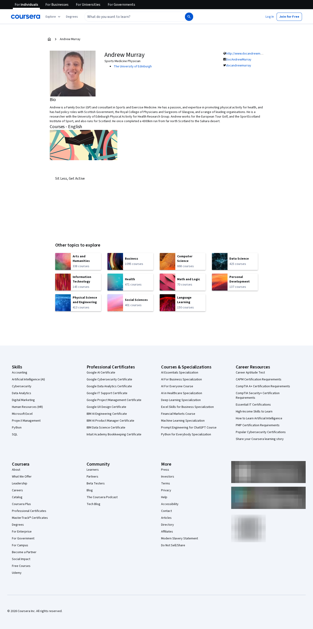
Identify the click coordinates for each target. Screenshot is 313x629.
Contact (166, 511)
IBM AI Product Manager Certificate (110, 420)
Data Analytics (21, 393)
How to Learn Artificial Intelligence (259, 418)
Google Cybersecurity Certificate (109, 379)
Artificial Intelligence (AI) (28, 379)
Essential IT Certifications (253, 404)
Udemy (17, 573)
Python (17, 427)
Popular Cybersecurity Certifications (261, 432)
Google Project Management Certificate (114, 400)
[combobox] (130, 16)
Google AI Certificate (101, 372)
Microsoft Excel (22, 414)
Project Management (26, 420)
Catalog (17, 497)
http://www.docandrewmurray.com (250, 53)
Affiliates (167, 531)
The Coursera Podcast (102, 497)
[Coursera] (25, 16)
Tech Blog (93, 504)
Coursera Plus (21, 504)
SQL (14, 434)
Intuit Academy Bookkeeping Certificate (114, 434)
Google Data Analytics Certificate (109, 386)
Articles (166, 518)
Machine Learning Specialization (183, 420)
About (16, 469)
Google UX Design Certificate (106, 407)
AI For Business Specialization (181, 379)
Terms (165, 483)
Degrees (18, 524)
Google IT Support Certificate (107, 393)
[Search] (189, 17)
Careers (17, 490)
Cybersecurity (21, 386)
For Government (23, 538)
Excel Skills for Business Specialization (187, 407)
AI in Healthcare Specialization (181, 393)
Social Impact (21, 559)
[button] (72, 17)
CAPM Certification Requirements (258, 379)
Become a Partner (24, 552)
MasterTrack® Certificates (30, 518)
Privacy (166, 490)
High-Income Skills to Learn (254, 411)
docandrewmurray (238, 65)
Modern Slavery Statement (179, 538)
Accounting (19, 372)
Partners (92, 476)
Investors (167, 476)
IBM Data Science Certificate (106, 427)
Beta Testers (96, 483)
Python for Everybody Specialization (186, 434)
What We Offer (22, 476)
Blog (90, 490)
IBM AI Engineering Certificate (107, 414)
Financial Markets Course (178, 414)
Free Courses (21, 566)
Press (165, 469)
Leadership (19, 483)
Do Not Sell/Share (173, 545)
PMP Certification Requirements (258, 425)
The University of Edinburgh (133, 66)
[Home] (49, 39)
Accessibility (169, 504)
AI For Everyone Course (177, 386)
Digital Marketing (23, 400)
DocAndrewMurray (238, 59)
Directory (167, 524)
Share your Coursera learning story (260, 439)
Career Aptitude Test (250, 372)
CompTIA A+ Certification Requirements (263, 386)
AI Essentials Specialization (179, 372)
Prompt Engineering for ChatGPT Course (189, 427)
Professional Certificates (29, 511)
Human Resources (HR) (27, 407)
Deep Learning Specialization (181, 400)
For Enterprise (22, 531)
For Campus (20, 545)
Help (164, 497)
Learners (93, 469)
